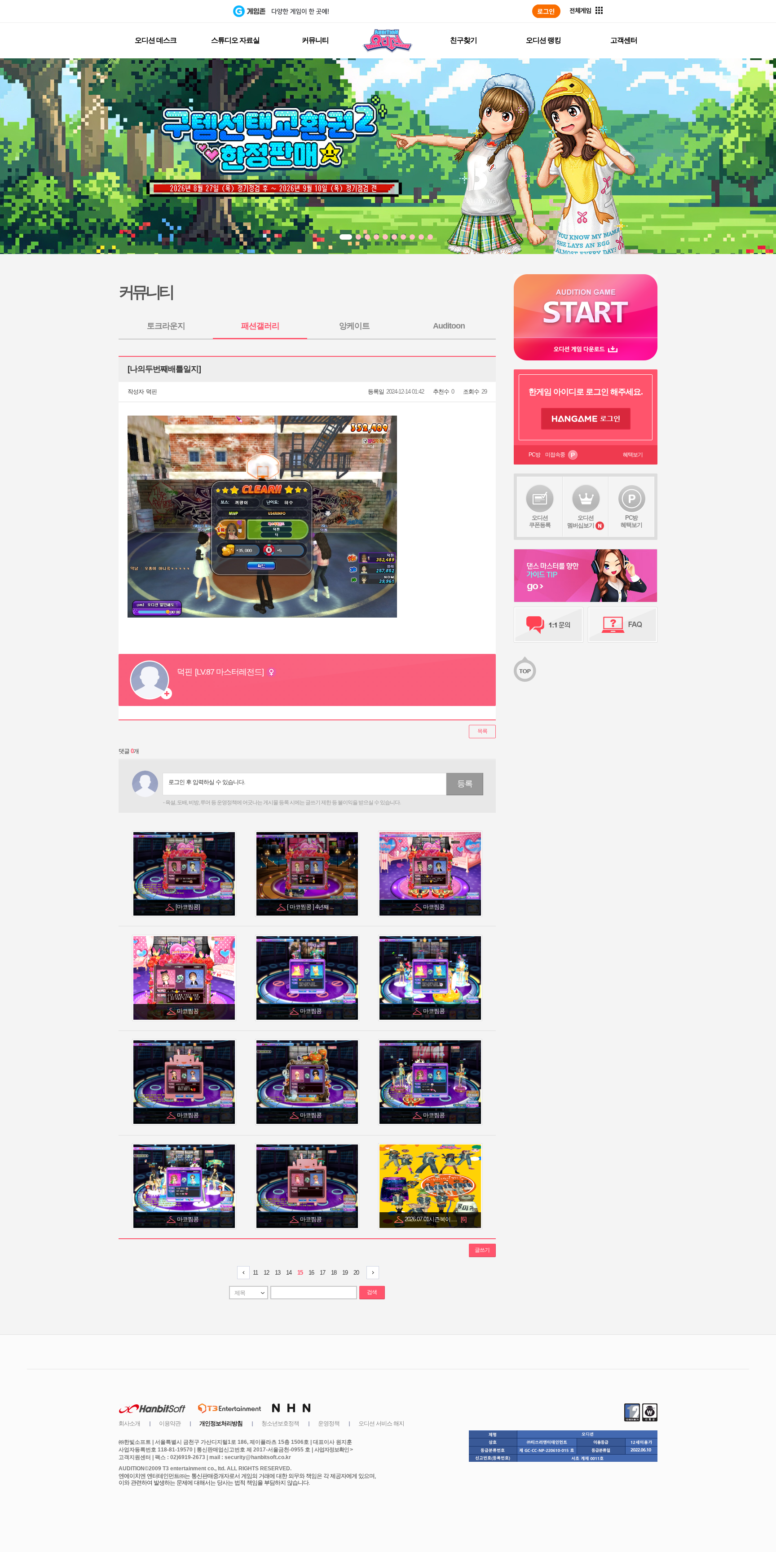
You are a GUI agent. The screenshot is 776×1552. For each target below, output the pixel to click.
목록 (482, 731)
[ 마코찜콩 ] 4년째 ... (311, 906)
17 (322, 1272)
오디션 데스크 (155, 40)
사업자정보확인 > (333, 1450)
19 (345, 1272)
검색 (372, 1292)
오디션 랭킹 (543, 40)
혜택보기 (633, 455)
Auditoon (449, 325)
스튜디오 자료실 (235, 40)
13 (277, 1272)
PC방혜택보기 (631, 521)
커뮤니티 (315, 40)
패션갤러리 (260, 325)
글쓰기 (482, 1250)
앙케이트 (354, 325)
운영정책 (329, 1423)
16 (311, 1272)
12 (266, 1272)
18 (333, 1272)
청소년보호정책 (280, 1423)
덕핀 (151, 391)
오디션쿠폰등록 (540, 521)
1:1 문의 (548, 625)
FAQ (622, 625)
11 (255, 1272)
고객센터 (623, 40)
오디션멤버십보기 (580, 521)
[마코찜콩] (188, 906)
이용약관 (170, 1423)
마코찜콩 (434, 906)
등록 (464, 783)
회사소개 (129, 1423)
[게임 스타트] (585, 306)
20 (356, 1272)
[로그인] (546, 11)
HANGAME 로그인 (585, 419)
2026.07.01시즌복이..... (435, 1219)
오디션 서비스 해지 (381, 1423)
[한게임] (196, 11)
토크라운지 (166, 325)
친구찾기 (463, 40)
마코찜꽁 (188, 1011)
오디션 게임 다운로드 (585, 349)
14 (288, 1272)
